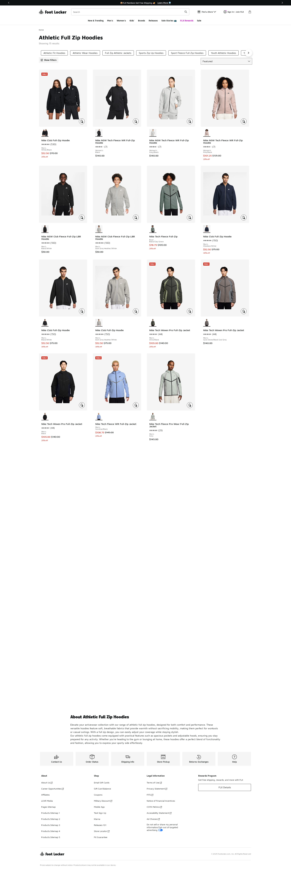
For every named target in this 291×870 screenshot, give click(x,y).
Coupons (98, 794)
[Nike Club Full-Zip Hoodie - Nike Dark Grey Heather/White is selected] (98, 323)
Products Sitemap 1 (50, 813)
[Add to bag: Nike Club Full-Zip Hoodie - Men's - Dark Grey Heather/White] (136, 311)
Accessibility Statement (158, 813)
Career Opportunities (51, 788)
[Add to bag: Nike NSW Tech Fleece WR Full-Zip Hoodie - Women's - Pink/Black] (244, 121)
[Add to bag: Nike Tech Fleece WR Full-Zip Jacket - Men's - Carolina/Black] (136, 405)
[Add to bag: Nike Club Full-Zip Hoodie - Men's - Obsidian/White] (244, 217)
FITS (149, 794)
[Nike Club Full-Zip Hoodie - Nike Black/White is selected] (44, 323)
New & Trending (96, 20)
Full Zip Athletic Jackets (118, 53)
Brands (141, 20)
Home (41, 30)
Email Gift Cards (101, 782)
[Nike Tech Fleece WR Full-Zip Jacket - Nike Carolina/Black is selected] (98, 416)
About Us (45, 782)
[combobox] (130, 11)
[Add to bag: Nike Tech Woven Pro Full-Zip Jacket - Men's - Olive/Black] (190, 311)
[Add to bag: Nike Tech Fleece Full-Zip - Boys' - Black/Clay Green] (190, 217)
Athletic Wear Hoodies (85, 53)
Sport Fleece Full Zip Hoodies (187, 53)
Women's (121, 20)
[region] (145, 3)
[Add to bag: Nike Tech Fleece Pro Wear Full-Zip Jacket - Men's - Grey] (190, 405)
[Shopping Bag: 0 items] (249, 12)
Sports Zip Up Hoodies (151, 53)
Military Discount (102, 800)
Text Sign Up (100, 813)
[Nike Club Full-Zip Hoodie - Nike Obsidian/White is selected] (206, 229)
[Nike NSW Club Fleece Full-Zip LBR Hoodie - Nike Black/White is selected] (44, 229)
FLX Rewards (186, 20)
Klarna (97, 819)
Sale (199, 20)
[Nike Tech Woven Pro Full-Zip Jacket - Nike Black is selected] (44, 416)
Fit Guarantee (100, 837)
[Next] (282, 2)
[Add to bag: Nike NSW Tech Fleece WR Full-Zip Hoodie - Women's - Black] (136, 121)
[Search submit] (185, 11)
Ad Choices (152, 819)
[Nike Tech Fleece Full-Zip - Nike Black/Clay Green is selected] (152, 229)
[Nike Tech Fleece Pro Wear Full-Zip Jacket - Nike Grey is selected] (152, 416)
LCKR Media (47, 800)
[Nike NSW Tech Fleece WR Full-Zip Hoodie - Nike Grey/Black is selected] (152, 133)
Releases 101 (100, 825)
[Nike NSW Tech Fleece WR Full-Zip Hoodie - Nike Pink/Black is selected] (206, 133)
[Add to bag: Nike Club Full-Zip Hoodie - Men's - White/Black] (82, 121)
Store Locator (100, 831)
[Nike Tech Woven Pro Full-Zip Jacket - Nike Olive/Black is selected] (152, 323)
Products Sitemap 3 (50, 825)
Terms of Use (153, 782)
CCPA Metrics (153, 807)
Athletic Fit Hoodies (54, 53)
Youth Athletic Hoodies (223, 53)
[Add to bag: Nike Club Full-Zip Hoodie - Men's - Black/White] (82, 311)
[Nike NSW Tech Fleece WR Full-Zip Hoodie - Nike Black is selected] (98, 133)
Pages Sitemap (48, 807)
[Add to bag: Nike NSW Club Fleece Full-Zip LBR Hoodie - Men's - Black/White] (82, 217)
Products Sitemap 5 (50, 837)
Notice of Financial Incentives (161, 800)
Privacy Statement (156, 788)
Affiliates (45, 794)
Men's (110, 20)
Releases (153, 20)
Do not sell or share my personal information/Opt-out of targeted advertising (162, 827)
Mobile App (99, 807)
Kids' (132, 20)
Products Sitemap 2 (50, 819)
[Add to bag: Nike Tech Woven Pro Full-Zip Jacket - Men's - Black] (82, 405)
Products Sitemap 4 (50, 831)
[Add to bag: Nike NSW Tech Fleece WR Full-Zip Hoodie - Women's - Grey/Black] (190, 121)
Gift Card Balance (102, 788)
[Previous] (8, 2)
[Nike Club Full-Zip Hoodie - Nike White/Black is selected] (44, 133)
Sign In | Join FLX (235, 12)
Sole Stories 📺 (169, 20)
